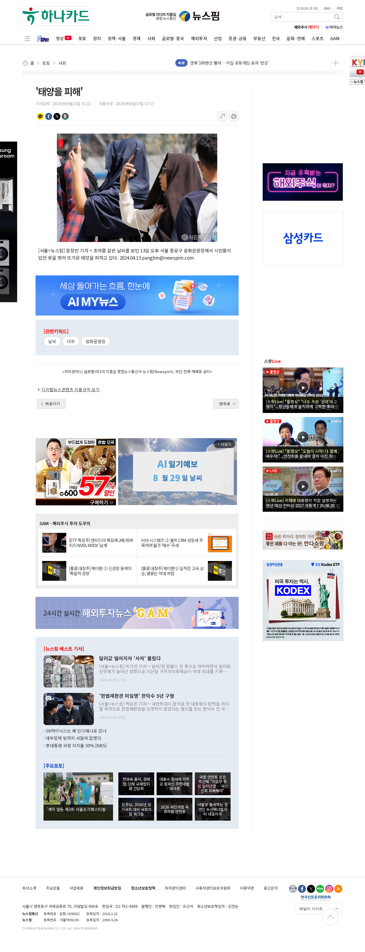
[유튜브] (293, 889)
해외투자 (199, 38)
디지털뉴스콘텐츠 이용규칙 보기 (70, 389)
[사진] (69, 670)
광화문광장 (96, 341)
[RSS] (338, 889)
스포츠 (318, 38)
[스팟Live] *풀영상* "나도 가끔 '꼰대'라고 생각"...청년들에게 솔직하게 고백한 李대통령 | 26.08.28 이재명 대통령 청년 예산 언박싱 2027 (302, 404)
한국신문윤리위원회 (316, 898)
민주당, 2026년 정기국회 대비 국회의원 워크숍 (136, 809)
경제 (137, 38)
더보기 (335, 63)
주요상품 (53, 888)
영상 (60, 38)
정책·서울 (117, 38)
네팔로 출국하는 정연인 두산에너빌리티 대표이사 (213, 809)
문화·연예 (296, 38)
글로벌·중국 (173, 38)
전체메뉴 (27, 38)
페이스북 (48, 116)
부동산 (259, 38)
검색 (337, 17)
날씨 (52, 341)
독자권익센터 (175, 888)
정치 (97, 38)
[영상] (303, 389)
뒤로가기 (52, 403)
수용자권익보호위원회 (213, 888)
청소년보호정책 (143, 888)
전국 (276, 38)
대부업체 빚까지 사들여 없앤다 (73, 738)
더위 (71, 341)
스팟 (272, 361)
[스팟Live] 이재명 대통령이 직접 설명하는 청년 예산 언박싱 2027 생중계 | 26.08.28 (301, 502)
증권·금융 (237, 38)
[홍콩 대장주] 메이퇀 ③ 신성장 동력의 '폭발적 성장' (100, 571)
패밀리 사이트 (311, 909)
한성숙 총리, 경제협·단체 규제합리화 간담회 (136, 783)
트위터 (56, 116)
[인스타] (329, 889)
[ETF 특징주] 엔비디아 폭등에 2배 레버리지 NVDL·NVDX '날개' (101, 543)
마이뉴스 (334, 27)
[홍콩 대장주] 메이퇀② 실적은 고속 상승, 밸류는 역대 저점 (172, 571)
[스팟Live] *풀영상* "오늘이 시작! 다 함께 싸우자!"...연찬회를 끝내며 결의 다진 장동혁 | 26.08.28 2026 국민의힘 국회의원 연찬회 (303, 453)
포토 (82, 38)
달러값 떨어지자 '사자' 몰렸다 (130, 658)
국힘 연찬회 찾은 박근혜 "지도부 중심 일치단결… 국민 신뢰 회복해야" (212, 784)
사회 (151, 38)
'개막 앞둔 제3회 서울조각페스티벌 (76, 809)
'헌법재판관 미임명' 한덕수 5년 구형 (136, 696)
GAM (335, 38)
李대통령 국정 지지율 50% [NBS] (76, 745)
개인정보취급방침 (107, 888)
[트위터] (311, 889)
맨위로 (224, 403)
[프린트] (234, 116)
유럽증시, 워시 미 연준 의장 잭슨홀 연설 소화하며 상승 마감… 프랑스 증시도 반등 (259, 63)
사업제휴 (76, 888)
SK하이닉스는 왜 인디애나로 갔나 (76, 731)
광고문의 (271, 888)
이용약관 (247, 888)
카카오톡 (40, 116)
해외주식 (306, 27)
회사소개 (29, 888)
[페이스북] (302, 889)
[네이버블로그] (320, 889)
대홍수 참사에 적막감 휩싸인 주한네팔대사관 (174, 783)
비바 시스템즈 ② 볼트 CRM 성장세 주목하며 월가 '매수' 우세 (172, 543)
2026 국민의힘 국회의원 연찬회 (175, 809)
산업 (218, 38)
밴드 (65, 116)
